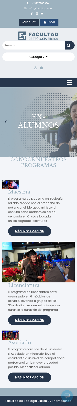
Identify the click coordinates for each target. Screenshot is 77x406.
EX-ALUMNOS (38, 121)
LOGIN (51, 22)
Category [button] (37, 56)
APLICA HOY (29, 22)
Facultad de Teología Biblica (26, 401)
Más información (29, 231)
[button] (6, 122)
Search (70, 45)
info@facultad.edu (40, 8)
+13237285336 (40, 3)
